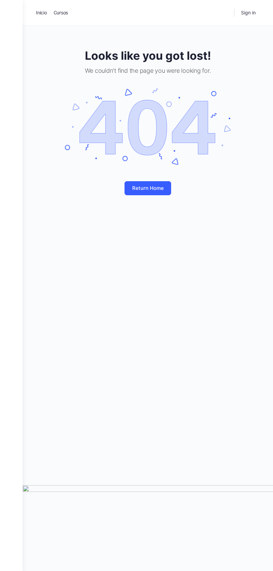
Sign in (248, 12)
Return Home (148, 188)
